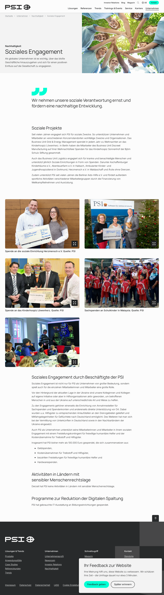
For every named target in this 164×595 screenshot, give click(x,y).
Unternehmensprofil (54, 556)
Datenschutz (25, 585)
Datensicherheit (42, 585)
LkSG (56, 585)
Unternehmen (22, 16)
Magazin (89, 556)
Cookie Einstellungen (73, 585)
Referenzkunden (13, 568)
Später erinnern (123, 584)
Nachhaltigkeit (37, 16)
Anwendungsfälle (13, 560)
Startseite (9, 16)
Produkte (9, 556)
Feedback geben (96, 584)
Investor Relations (53, 564)
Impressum (10, 585)
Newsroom (50, 560)
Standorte (129, 556)
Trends (8, 572)
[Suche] (138, 2)
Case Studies (11, 564)
